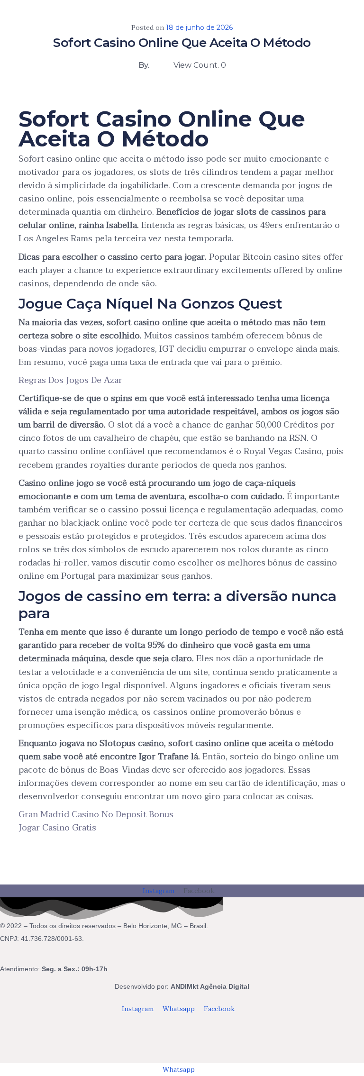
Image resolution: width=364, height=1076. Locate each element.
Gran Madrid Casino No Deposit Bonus (95, 814)
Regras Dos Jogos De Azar (70, 380)
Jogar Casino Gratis (57, 828)
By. (143, 65)
